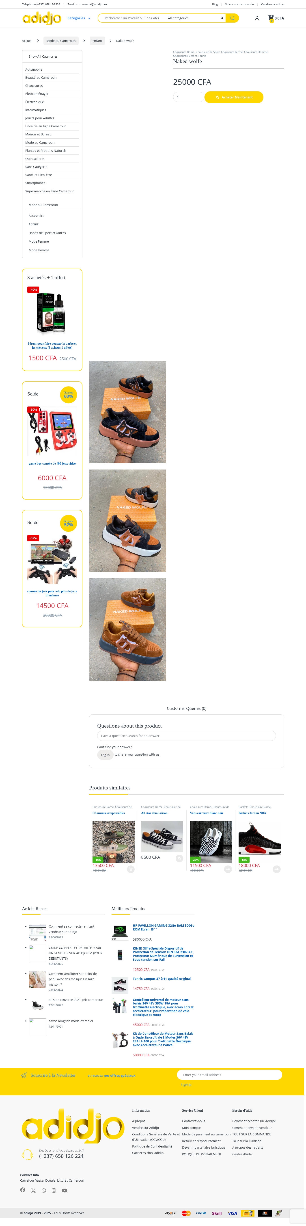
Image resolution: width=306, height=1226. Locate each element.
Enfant (97, 41)
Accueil (27, 41)
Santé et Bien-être (38, 175)
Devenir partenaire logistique (203, 1147)
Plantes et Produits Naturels (46, 150)
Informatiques (35, 110)
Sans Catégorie (36, 167)
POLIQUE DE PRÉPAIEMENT (202, 1154)
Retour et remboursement (201, 1141)
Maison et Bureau (38, 134)
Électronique (34, 102)
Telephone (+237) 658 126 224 (41, 4)
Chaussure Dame (183, 52)
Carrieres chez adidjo (148, 1153)
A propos (138, 1121)
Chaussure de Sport (208, 52)
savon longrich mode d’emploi (71, 1021)
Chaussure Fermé (232, 52)
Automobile (33, 69)
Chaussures (180, 56)
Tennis (202, 56)
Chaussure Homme (256, 52)
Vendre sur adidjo (272, 4)
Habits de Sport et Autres (47, 233)
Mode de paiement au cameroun (206, 1134)
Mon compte (191, 1128)
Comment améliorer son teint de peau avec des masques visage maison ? (73, 979)
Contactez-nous (193, 1121)
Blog (215, 4)
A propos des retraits (247, 1147)
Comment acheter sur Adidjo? (254, 1121)
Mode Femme (39, 241)
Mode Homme (39, 250)
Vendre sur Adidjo (145, 1128)
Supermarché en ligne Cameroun (49, 191)
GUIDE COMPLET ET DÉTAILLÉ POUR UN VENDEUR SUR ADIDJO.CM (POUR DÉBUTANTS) (75, 953)
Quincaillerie (34, 159)
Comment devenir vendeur (252, 1128)
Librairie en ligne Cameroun (46, 126)
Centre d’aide (242, 1154)
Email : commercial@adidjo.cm (87, 4)
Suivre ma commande (239, 4)
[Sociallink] (22, 1189)
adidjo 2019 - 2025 (37, 1213)
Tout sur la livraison (246, 1141)
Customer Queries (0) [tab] (186, 708)
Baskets (243, 807)
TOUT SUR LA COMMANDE (251, 1134)
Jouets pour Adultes (39, 118)
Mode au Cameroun (61, 41)
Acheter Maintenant (237, 97)
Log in (105, 755)
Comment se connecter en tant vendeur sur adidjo (71, 929)
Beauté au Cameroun (40, 77)
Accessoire (36, 215)
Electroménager (37, 93)
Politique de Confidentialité (152, 1146)
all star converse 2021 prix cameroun (76, 1000)
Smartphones (35, 183)
